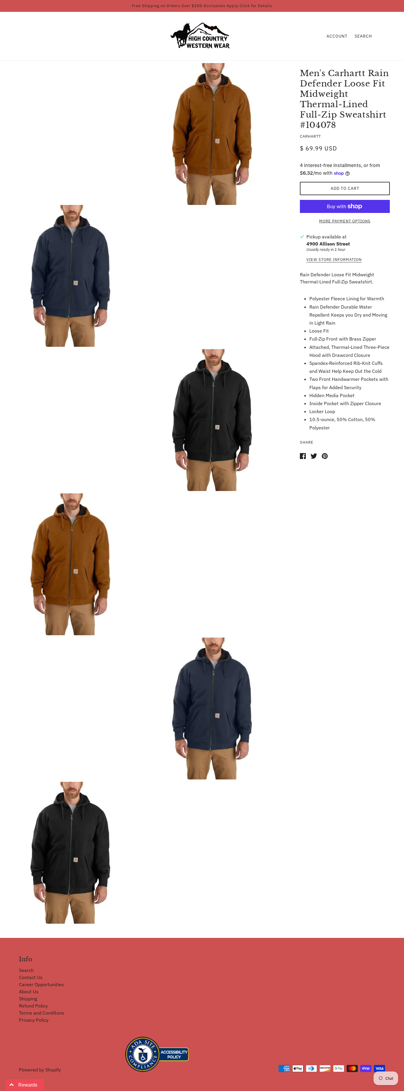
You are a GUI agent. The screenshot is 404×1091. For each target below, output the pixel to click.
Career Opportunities (41, 984)
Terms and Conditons (41, 1013)
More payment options (345, 221)
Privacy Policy (34, 1020)
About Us (28, 991)
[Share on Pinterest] (325, 455)
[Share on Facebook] (303, 455)
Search (363, 36)
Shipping (28, 999)
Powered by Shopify (40, 1070)
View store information (334, 260)
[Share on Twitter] (314, 455)
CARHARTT (310, 136)
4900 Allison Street (328, 244)
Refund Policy (33, 1006)
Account (337, 36)
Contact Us (31, 977)
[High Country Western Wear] (202, 35)
